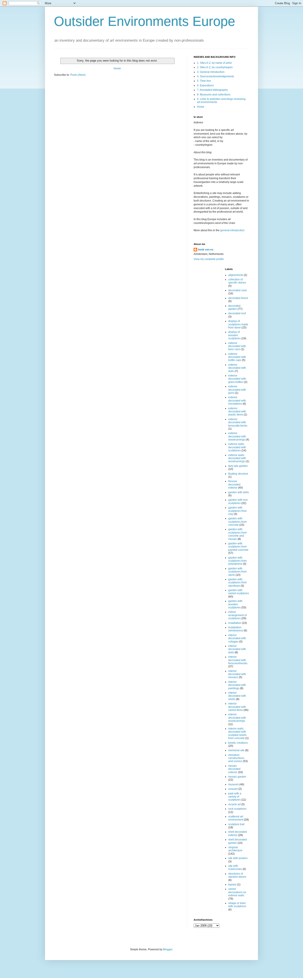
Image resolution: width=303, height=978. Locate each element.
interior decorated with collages (237, 638)
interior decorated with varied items (237, 707)
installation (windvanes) (235, 629)
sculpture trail (236, 824)
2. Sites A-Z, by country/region (215, 67)
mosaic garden (237, 776)
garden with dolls (238, 492)
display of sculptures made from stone (238, 324)
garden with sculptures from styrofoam (237, 582)
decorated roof (237, 313)
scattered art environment (235, 818)
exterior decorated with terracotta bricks (237, 422)
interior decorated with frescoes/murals (237, 660)
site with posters (238, 858)
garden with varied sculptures (238, 592)
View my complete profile (209, 259)
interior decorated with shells (237, 696)
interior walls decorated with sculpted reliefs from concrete (237, 733)
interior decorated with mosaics (237, 674)
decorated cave (237, 290)
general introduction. (232, 230)
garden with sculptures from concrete (237, 521)
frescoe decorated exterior (234, 484)
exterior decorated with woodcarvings (237, 436)
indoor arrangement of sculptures (237, 615)
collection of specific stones (237, 281)
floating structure (238, 473)
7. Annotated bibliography (212, 89)
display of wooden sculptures (234, 335)
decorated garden (234, 307)
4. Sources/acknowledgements (215, 76)
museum (233, 784)
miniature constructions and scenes (236, 758)
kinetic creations (238, 742)
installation (234, 623)
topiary (232, 884)
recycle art (234, 804)
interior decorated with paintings (237, 685)
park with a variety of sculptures (234, 796)
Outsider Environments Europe (144, 21)
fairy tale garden (238, 466)
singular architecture (235, 849)
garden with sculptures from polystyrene (237, 561)
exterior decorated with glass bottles (237, 379)
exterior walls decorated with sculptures (237, 447)
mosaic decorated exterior (234, 769)
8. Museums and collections (213, 94)
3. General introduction (210, 72)
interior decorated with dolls (237, 649)
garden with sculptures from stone (237, 571)
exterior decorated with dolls (237, 368)
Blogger (167, 949)
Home (117, 68)
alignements (235, 275)
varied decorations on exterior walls (237, 892)
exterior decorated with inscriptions (237, 400)
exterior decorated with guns (237, 389)
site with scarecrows (235, 867)
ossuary (233, 788)
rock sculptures (237, 808)
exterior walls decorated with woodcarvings (237, 458)
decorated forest (238, 298)
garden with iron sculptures (238, 501)
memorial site (236, 750)
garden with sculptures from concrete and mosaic (237, 534)
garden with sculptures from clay (237, 511)
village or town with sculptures (237, 905)
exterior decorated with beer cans (237, 346)
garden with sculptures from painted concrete (238, 546)
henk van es (205, 249)
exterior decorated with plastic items (237, 411)
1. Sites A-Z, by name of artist (214, 62)
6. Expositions (205, 85)
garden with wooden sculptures (235, 604)
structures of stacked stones (237, 875)
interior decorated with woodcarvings (237, 717)
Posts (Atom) (78, 74)
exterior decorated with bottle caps (237, 357)
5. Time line (204, 80)
